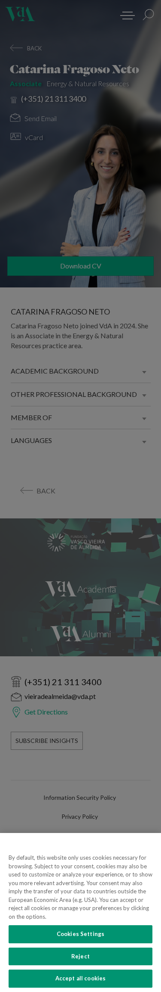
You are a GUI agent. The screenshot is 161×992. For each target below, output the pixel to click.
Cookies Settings (80, 933)
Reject (80, 956)
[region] (80, 912)
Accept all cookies (80, 978)
